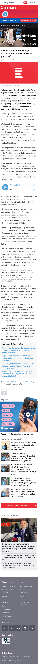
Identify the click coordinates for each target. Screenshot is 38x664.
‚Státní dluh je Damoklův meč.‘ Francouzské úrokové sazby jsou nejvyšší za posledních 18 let (18, 557)
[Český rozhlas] (8, 2)
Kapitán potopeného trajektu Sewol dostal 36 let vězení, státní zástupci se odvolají (17, 358)
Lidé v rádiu (24, 593)
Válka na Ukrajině (8, 586)
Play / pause (5, 187)
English (4, 658)
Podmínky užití (26, 656)
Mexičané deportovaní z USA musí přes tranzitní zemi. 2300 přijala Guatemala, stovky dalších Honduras (18, 565)
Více (24, 25)
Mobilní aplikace (8, 616)
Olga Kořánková (27, 382)
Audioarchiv (6, 610)
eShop (4, 596)
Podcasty (5, 613)
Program (5, 25)
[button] (34, 190)
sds (12, 382)
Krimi (5, 410)
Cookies (4, 656)
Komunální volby (8, 590)
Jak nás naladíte (26, 586)
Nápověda (24, 590)
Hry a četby (7, 406)
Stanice (5, 593)
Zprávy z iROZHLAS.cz (12, 516)
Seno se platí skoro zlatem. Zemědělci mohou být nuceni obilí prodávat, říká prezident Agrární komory (19, 547)
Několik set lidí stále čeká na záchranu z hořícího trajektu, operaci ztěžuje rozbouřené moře (18, 350)
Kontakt (23, 599)
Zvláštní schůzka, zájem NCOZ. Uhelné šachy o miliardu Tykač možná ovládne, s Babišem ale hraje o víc (23, 469)
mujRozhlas (5, 400)
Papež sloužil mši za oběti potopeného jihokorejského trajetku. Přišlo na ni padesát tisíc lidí (18, 373)
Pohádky (6, 415)
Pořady (15, 25)
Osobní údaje (14, 656)
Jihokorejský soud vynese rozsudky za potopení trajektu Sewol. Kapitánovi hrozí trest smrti (18, 366)
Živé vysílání (7, 424)
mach (17, 382)
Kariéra (22, 596)
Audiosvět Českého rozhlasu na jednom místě (17, 434)
